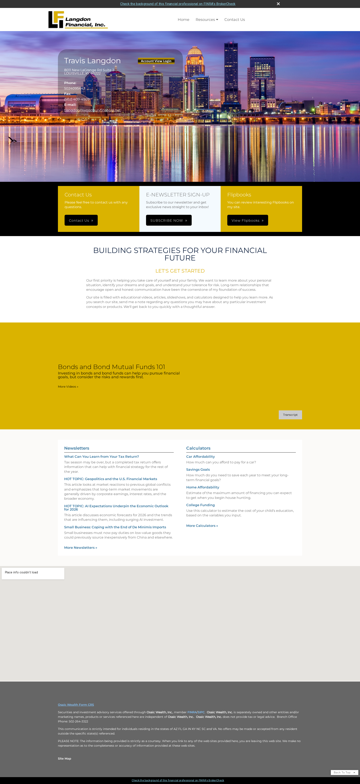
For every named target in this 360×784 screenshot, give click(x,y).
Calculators (198, 448)
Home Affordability (202, 487)
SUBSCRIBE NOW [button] (166, 221)
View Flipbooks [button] (246, 221)
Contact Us (234, 19)
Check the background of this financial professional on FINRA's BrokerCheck (177, 4)
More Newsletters (80, 548)
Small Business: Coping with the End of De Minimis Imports (115, 527)
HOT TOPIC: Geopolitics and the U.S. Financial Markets (110, 479)
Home (183, 19)
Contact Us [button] (79, 221)
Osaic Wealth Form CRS (76, 705)
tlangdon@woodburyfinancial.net (92, 110)
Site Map (64, 758)
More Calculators (202, 526)
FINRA (192, 712)
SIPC (201, 712)
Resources (205, 19)
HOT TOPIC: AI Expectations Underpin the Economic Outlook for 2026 (116, 507)
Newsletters (76, 448)
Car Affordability (200, 457)
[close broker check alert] (278, 3)
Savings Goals (198, 470)
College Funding (200, 505)
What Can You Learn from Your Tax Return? (101, 457)
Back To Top (342, 772)
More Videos (68, 386)
